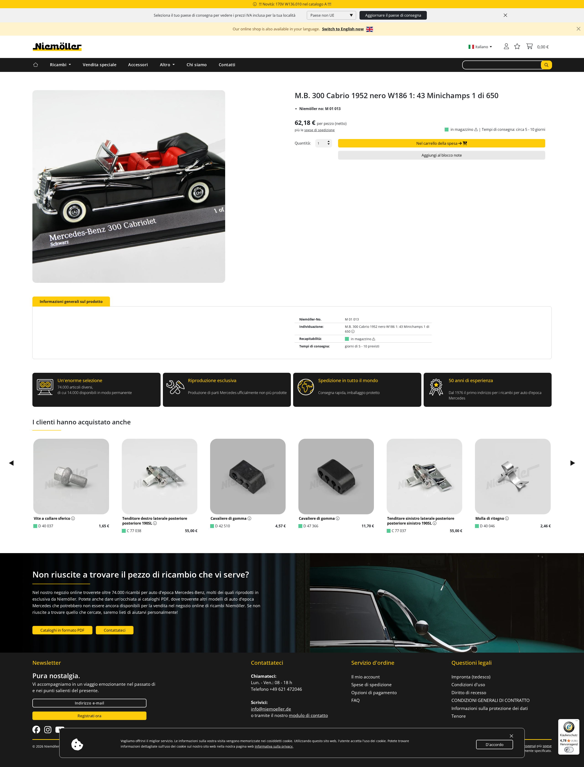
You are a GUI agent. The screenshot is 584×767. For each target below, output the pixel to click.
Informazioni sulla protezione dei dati (489, 708)
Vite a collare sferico (52, 518)
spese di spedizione (319, 130)
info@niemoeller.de (271, 709)
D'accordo (494, 744)
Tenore (458, 716)
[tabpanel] (292, 332)
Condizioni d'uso (468, 685)
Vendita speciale (99, 64)
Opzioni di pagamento (374, 693)
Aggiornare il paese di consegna (393, 15)
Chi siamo (197, 64)
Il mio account (365, 677)
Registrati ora (89, 715)
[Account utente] (506, 47)
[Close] (505, 15)
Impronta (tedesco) (470, 677)
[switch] (569, 749)
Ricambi (59, 64)
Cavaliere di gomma (229, 518)
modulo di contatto (308, 715)
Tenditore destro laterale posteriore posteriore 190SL (154, 521)
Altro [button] (166, 64)
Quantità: (303, 143)
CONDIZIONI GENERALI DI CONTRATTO (490, 700)
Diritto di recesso (468, 693)
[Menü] (576, 722)
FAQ (355, 700)
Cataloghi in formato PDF (62, 630)
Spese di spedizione (371, 685)
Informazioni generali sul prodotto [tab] (71, 301)
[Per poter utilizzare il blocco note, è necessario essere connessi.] (517, 47)
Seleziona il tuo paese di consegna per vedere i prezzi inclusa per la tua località (224, 15)
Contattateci (114, 630)
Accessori (138, 64)
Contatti (227, 64)
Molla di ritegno (489, 518)
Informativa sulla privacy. (274, 746)
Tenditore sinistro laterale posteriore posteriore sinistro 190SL (420, 521)
